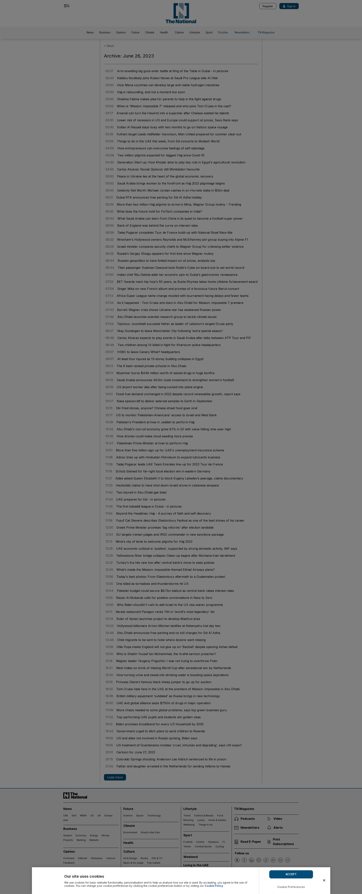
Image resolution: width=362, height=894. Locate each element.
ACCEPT (291, 874)
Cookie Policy (214, 885)
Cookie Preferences (291, 886)
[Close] (324, 880)
